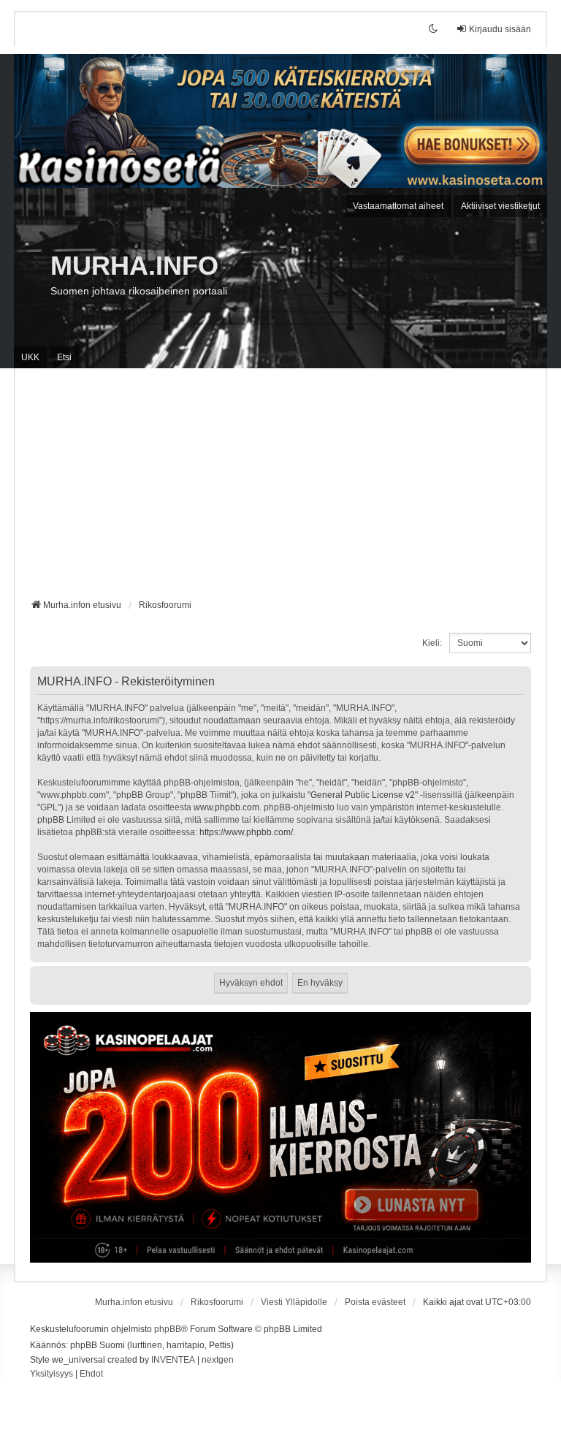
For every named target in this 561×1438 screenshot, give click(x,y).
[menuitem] (51, 1374)
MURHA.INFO (134, 266)
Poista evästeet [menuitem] (375, 1302)
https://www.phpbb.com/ (246, 832)
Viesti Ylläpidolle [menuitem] (294, 1302)
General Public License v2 (362, 795)
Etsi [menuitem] (64, 357)
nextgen (218, 1360)
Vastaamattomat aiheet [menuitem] (398, 206)
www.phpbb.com (226, 807)
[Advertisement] (280, 489)
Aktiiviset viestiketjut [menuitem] (500, 206)
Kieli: (432, 643)
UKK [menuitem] (30, 357)
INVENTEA (173, 1360)
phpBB (167, 1329)
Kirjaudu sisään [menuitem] (500, 29)
